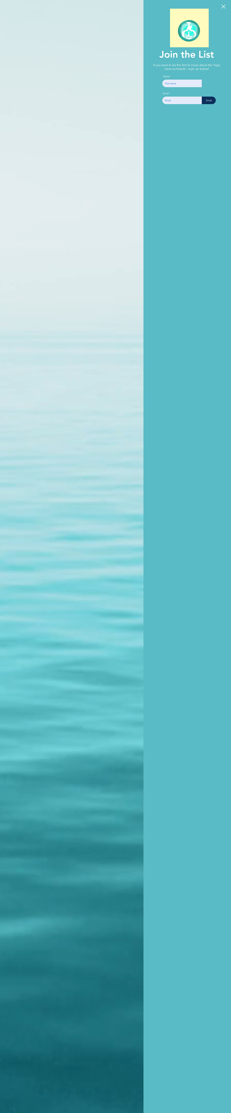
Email (166, 93)
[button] (223, 6)
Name (166, 76)
